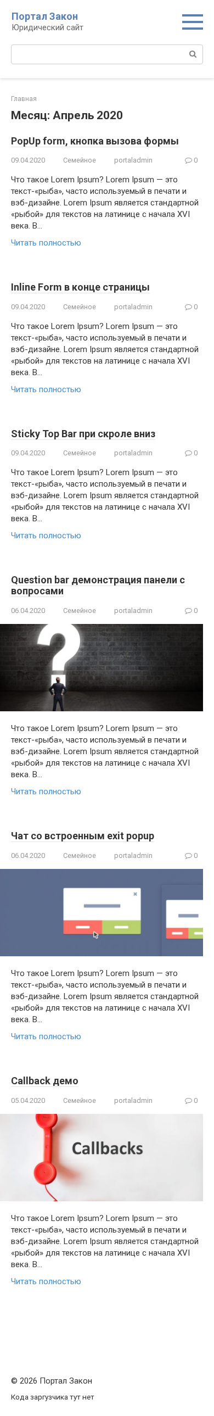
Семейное (79, 160)
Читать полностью (46, 243)
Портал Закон (45, 16)
